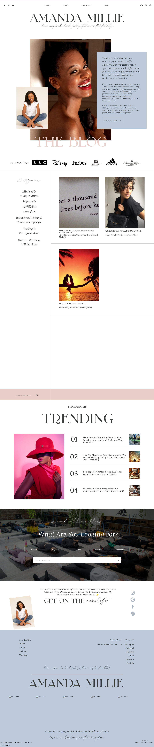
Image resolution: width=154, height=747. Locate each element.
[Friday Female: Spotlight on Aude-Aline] (125, 202)
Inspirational (134, 231)
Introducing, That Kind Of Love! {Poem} (75, 307)
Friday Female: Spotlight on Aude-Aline (121, 235)
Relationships (65, 233)
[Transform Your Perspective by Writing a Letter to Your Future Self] (134, 490)
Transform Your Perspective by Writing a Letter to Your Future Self (103, 489)
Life (61, 231)
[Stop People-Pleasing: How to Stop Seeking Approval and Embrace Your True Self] (134, 439)
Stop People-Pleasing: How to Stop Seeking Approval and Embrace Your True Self (103, 440)
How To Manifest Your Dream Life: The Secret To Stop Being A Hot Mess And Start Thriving (104, 457)
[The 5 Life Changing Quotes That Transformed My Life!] (79, 202)
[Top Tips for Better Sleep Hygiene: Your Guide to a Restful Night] (134, 473)
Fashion (108, 231)
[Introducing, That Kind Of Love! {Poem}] (79, 275)
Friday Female (120, 231)
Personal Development (82, 231)
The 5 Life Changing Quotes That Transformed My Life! (78, 236)
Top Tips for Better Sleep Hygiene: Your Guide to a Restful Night (102, 473)
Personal (67, 231)
